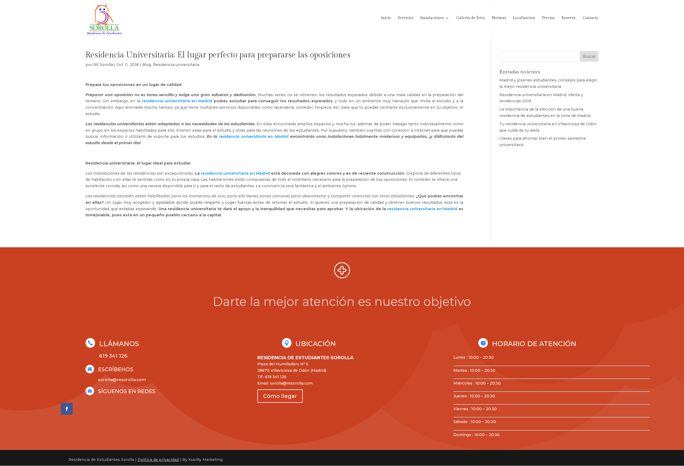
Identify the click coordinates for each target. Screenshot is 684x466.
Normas (499, 18)
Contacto (590, 18)
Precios (548, 18)
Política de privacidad (158, 459)
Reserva (569, 18)
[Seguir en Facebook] (67, 409)
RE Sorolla (103, 64)
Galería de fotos (470, 18)
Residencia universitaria (176, 64)
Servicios (405, 18)
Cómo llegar (280, 396)
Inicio (386, 18)
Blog (146, 64)
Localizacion (524, 18)
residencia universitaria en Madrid (177, 101)
